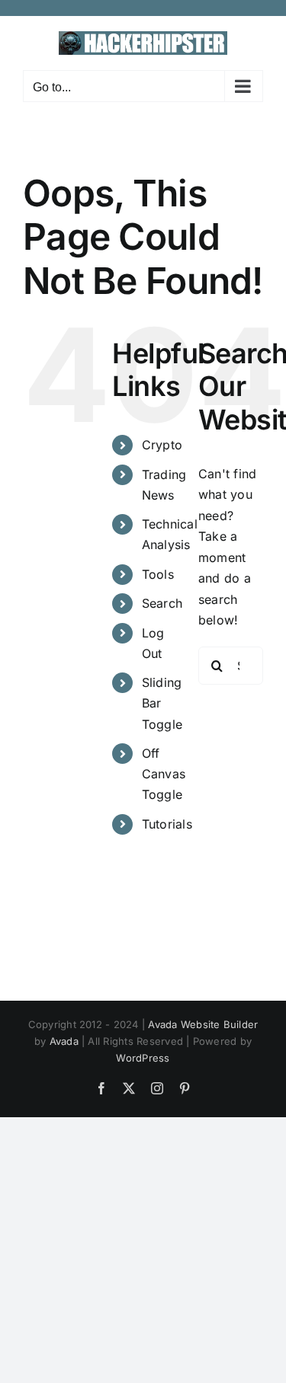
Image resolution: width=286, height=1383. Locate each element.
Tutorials (167, 824)
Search (162, 603)
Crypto (162, 444)
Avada (64, 1041)
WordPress (142, 1058)
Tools (158, 574)
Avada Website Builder (203, 1024)
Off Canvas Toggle (163, 774)
